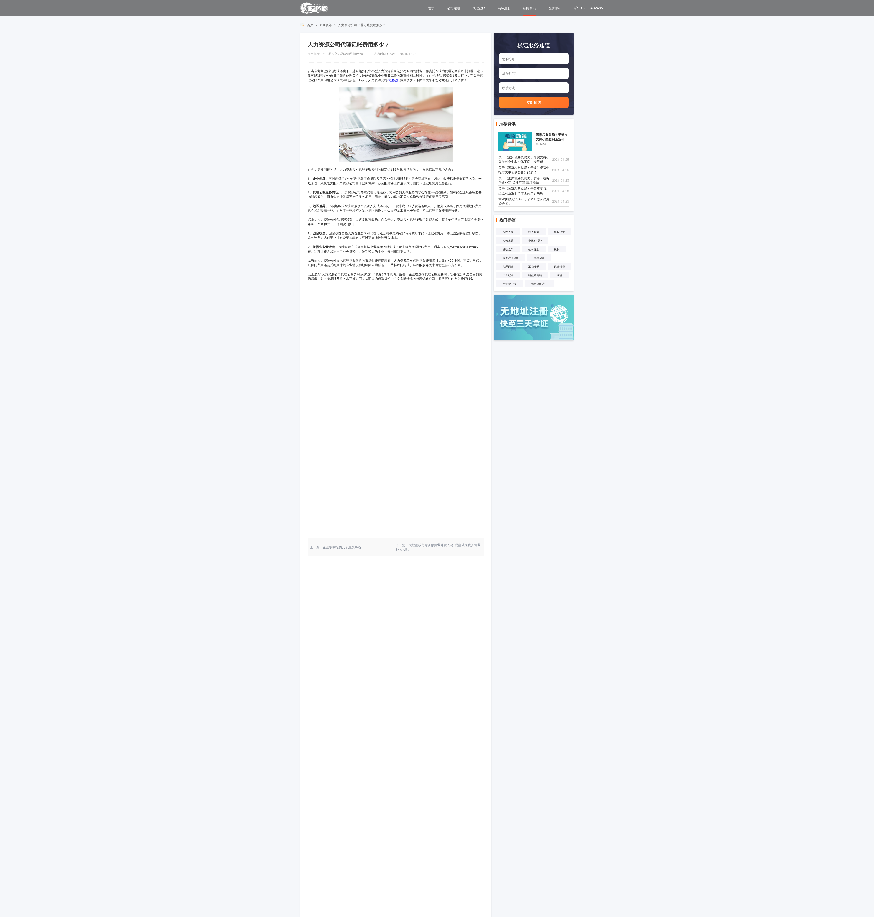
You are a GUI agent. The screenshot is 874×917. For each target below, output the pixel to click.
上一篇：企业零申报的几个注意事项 (335, 547)
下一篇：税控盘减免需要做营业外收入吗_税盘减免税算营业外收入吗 (438, 547)
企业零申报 (509, 284)
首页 (431, 8)
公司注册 (453, 8)
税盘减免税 (535, 275)
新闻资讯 (529, 7)
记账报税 (559, 266)
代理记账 (479, 8)
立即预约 (533, 102)
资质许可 (554, 8)
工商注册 (533, 266)
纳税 (559, 275)
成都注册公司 (511, 258)
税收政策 (508, 231)
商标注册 (504, 8)
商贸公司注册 (539, 284)
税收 (556, 249)
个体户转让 (535, 240)
